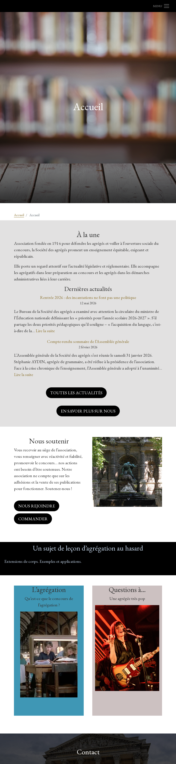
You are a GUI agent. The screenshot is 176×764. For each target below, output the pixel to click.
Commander (33, 519)
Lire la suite (45, 330)
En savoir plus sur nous (88, 411)
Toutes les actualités (76, 393)
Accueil (19, 215)
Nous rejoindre (36, 506)
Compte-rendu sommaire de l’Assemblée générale (88, 341)
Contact (88, 751)
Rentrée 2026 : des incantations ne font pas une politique (88, 297)
